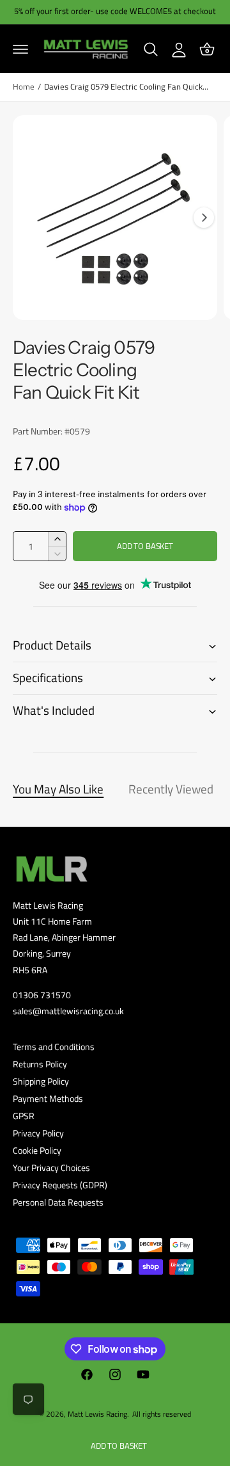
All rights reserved (161, 1413)
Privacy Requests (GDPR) (60, 1184)
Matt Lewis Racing (97, 1413)
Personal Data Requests (58, 1202)
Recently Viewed (170, 789)
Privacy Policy (38, 1133)
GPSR (23, 1115)
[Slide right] (204, 217)
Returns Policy (40, 1064)
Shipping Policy (41, 1081)
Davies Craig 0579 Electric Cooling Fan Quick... (126, 87)
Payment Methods (48, 1098)
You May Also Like (58, 789)
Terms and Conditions (54, 1046)
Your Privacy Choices (51, 1167)
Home (23, 87)
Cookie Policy (37, 1150)
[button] (20, 49)
